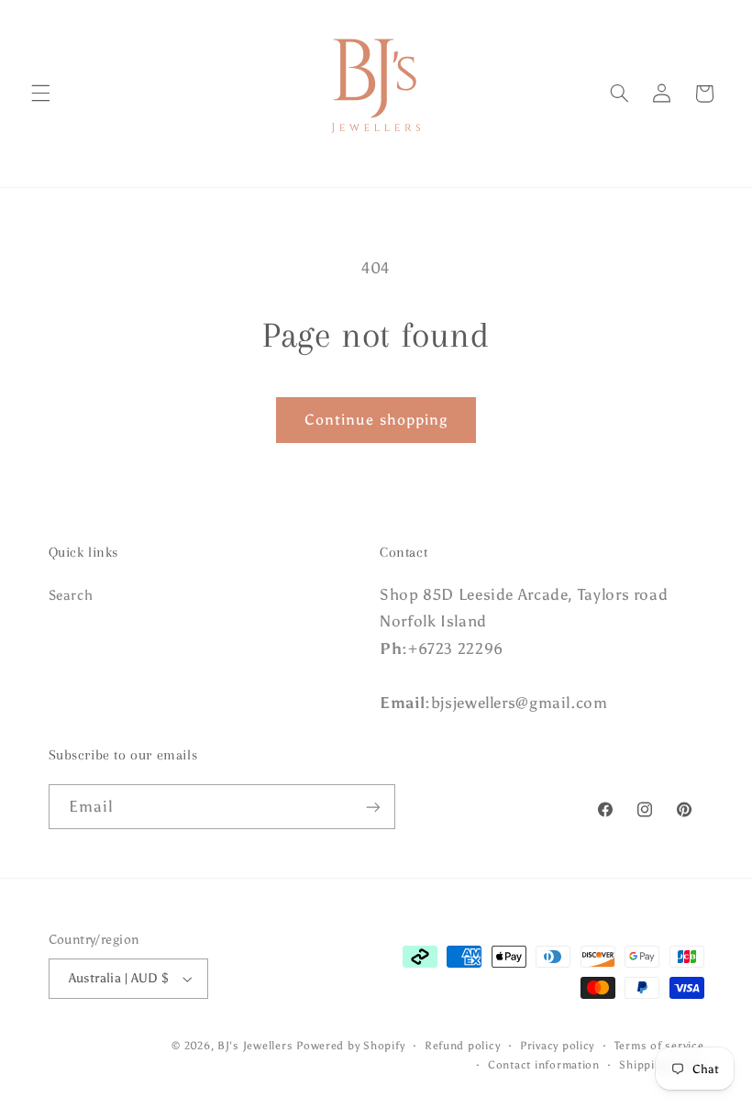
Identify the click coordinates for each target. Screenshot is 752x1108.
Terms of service (659, 1045)
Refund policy (463, 1045)
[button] (40, 93)
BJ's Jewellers (255, 1045)
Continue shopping (376, 419)
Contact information (544, 1064)
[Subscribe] (372, 806)
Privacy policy (557, 1045)
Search (71, 595)
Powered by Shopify (350, 1045)
